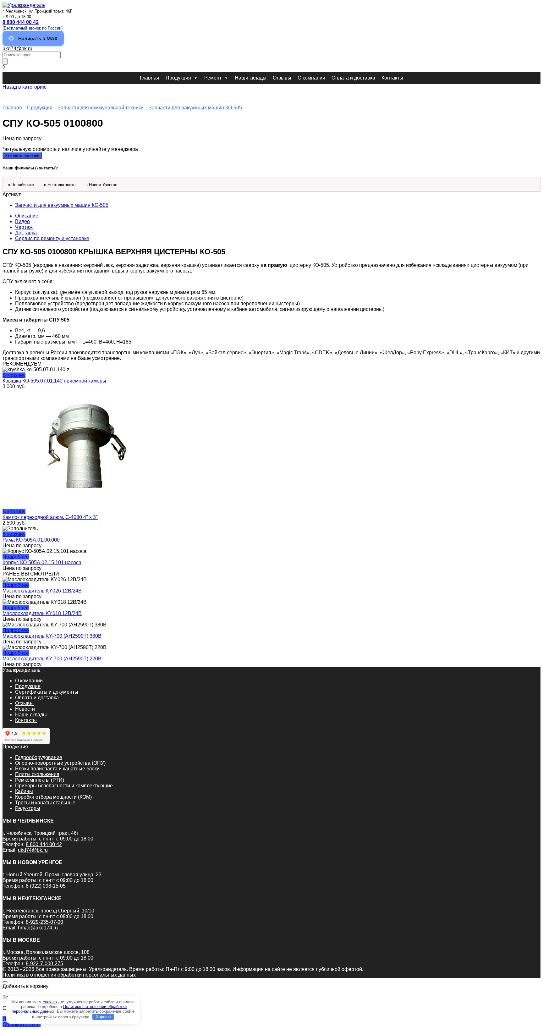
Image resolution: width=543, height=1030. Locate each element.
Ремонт (213, 77)
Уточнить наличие (22, 155)
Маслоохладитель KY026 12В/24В (42, 590)
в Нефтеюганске (59, 184)
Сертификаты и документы (46, 692)
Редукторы (27, 808)
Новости (25, 709)
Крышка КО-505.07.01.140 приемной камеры (54, 380)
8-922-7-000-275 (44, 963)
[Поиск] (5, 61)
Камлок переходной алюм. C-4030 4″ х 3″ (50, 517)
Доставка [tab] (26, 232)
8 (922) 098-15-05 (46, 886)
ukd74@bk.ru (17, 48)
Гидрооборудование (38, 757)
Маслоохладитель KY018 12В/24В (42, 613)
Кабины (24, 791)
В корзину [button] (14, 375)
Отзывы (282, 77)
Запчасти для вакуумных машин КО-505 (195, 107)
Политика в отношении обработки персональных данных (69, 975)
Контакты (392, 77)
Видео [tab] (22, 221)
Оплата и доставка (353, 77)
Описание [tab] (26, 215)
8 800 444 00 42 (44, 844)
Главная (149, 77)
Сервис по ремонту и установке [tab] (52, 238)
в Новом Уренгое (101, 184)
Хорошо (103, 1016)
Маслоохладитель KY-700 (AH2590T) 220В (52, 658)
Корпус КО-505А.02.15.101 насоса (42, 562)
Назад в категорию (25, 87)
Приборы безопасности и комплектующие (64, 785)
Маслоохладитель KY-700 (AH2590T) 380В (52, 636)
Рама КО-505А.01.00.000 (31, 540)
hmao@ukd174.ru (38, 927)
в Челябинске (21, 184)
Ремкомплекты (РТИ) (39, 780)
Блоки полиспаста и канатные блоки (57, 768)
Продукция (178, 77)
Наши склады (250, 77)
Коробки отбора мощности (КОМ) (53, 797)
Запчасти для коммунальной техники (101, 107)
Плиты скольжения (37, 774)
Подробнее (16, 556)
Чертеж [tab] (24, 227)
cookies (50, 1002)
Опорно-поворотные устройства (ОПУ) (60, 763)
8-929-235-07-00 (44, 922)
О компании (311, 77)
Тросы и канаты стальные (45, 802)
